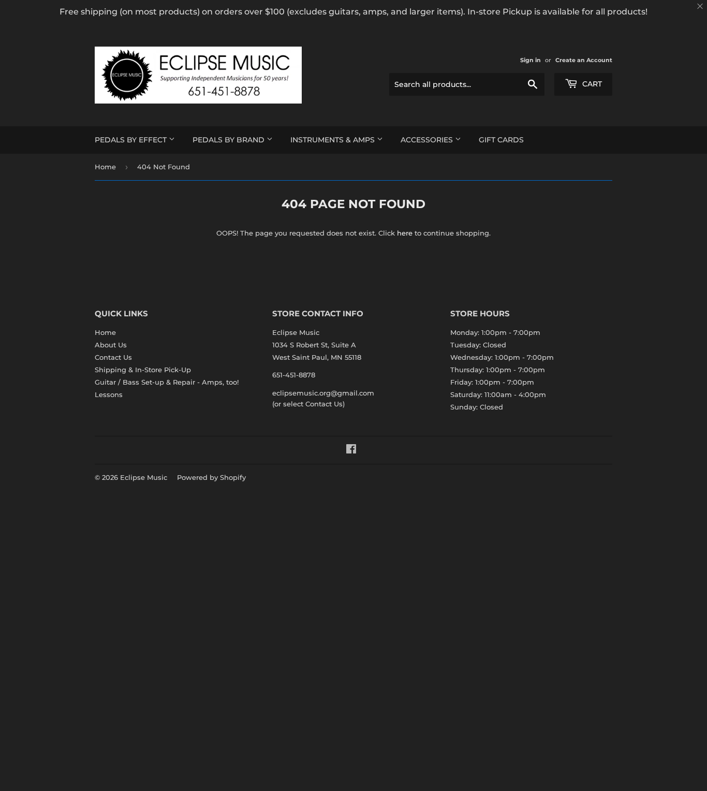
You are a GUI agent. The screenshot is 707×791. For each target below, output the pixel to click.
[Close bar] (700, 6)
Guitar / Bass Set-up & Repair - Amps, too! (167, 382)
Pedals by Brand (230, 139)
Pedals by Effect (132, 139)
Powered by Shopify (211, 477)
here (405, 233)
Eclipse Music (143, 477)
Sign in (530, 60)
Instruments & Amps (333, 139)
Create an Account (583, 60)
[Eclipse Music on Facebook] (351, 450)
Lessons (109, 394)
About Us (111, 345)
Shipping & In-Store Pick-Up (143, 369)
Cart (591, 84)
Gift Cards (501, 139)
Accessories (428, 139)
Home (105, 167)
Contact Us (113, 357)
